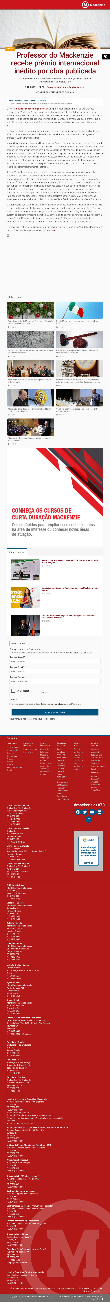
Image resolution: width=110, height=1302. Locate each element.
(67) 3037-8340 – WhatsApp (19, 1034)
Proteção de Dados (47, 1288)
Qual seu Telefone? (18, 677)
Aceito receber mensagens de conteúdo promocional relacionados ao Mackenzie (46, 704)
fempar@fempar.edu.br (17, 1263)
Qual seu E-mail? (17, 667)
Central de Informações (23, 1288)
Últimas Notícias (16, 552)
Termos (13, 700)
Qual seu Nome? (17, 657)
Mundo (10, 49)
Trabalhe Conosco (89, 1288)
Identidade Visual (68, 1288)
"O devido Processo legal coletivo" (31, 108)
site (54, 230)
